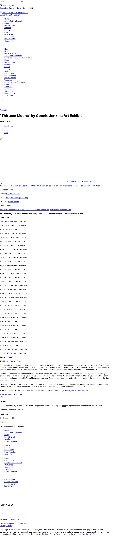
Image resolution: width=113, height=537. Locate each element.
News (6, 19)
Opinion (7, 28)
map (10, 357)
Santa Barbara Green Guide (15, 82)
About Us (8, 89)
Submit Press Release (13, 462)
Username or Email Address (11, 410)
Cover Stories (10, 78)
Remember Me (8, 418)
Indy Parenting (10, 39)
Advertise (8, 86)
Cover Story (9, 454)
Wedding (8, 80)
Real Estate (9, 36)
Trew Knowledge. (63, 534)
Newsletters (21, 8)
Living (6, 23)
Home (6, 49)
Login (31, 8)
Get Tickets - (42, 210)
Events (7, 30)
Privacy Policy (6, 526)
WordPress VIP (88, 534)
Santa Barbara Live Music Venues (18, 58)
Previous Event (6, 394)
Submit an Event (7, 8)
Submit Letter (10, 484)
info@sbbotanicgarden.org (17, 198)
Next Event (17, 394)
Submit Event (5, 110)
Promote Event (10, 441)
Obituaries (8, 34)
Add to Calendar (7, 210)
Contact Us (9, 91)
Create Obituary (11, 482)
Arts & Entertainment (13, 21)
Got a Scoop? (14, 15)
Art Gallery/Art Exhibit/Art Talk (80, 181)
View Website (13, 202)
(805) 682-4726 (13, 194)
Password (4, 414)
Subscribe (4, 15)
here (64, 406)
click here (45, 534)
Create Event (9, 93)
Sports (7, 32)
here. (22, 426)
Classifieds (8, 41)
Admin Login (9, 486)
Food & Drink (9, 25)
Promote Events (11, 471)
